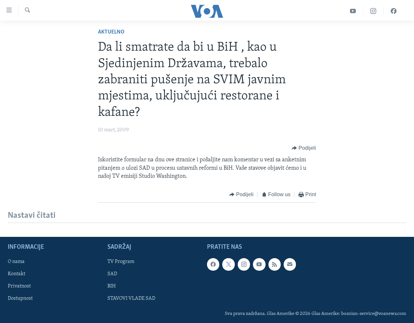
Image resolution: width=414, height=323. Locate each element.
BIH (111, 286)
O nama (16, 262)
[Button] (304, 148)
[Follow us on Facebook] (213, 264)
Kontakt (16, 274)
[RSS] (274, 264)
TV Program (120, 262)
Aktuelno (111, 32)
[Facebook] (394, 11)
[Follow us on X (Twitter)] (228, 264)
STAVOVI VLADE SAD (131, 298)
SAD (112, 274)
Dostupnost (20, 298)
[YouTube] (353, 11)
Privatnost (19, 286)
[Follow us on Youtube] (259, 264)
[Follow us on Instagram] (244, 264)
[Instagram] (373, 11)
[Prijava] (290, 264)
